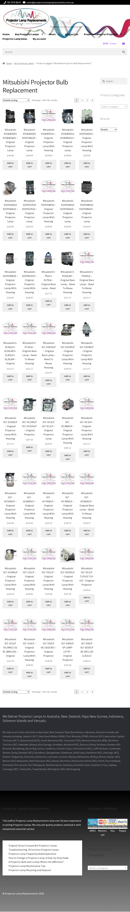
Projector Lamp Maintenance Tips (27, 866)
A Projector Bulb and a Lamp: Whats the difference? (36, 861)
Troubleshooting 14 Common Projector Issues (34, 849)
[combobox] (113, 106)
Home (6, 34)
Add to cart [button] (10, 165)
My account (39, 38)
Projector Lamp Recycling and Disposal (30, 870)
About (52, 34)
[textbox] (114, 106)
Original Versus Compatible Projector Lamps (33, 845)
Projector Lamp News (15, 38)
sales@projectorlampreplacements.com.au (50, 2)
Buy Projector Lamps (27, 34)
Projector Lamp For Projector (101, 34)
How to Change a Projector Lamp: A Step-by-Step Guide (38, 857)
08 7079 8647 (14, 2)
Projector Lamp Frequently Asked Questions (32, 853)
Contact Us (71, 34)
